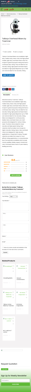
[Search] (23, 9)
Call (14, 3)
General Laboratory (11, 14)
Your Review (5, 200)
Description (6, 95)
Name (4, 236)
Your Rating (5, 196)
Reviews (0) (15, 95)
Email (25, 3)
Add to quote (8, 75)
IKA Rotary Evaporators (20, 305)
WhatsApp (19, 3)
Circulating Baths (7, 278)
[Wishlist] (29, 9)
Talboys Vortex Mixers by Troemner (8, 305)
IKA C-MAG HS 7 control (7, 331)
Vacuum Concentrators (21, 278)
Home (2, 14)
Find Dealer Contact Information (9, 6)
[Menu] (1, 9)
